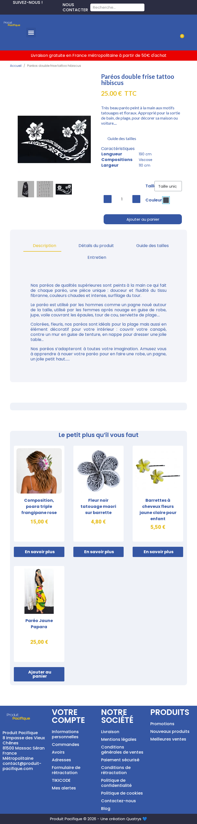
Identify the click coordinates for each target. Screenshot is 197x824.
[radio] (166, 200)
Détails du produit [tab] (96, 246)
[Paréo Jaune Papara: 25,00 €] (39, 614)
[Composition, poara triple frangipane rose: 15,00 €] (39, 494)
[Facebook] (4, 9)
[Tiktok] (29, 9)
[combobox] (110, 7)
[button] (31, 32)
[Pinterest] (12, 9)
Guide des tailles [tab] (152, 246)
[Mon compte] (186, 26)
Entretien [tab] (96, 257)
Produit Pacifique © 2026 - (74, 818)
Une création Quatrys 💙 (124, 818)
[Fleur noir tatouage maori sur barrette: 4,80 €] (98, 494)
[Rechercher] (140, 7)
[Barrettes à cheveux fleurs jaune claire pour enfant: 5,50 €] (158, 494)
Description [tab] (44, 246)
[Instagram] (20, 9)
